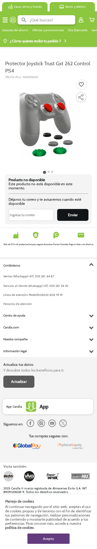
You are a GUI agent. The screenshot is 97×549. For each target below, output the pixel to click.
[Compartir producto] (81, 97)
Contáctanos (11, 265)
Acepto (48, 538)
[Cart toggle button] (92, 20)
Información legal (15, 351)
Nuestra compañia (15, 339)
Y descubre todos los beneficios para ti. (33, 370)
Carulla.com (11, 327)
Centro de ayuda (14, 315)
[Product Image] (48, 124)
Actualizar (19, 381)
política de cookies (19, 527)
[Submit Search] (24, 20)
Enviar (73, 215)
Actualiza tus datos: (18, 364)
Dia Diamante (77, 30)
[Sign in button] (81, 20)
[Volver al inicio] (13, 20)
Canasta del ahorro (15, 30)
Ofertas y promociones (48, 30)
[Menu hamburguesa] (5, 20)
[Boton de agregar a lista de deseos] (81, 84)
